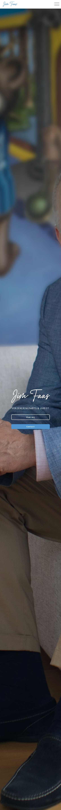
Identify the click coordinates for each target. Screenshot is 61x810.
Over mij (30, 417)
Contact (30, 426)
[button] (56, 4)
